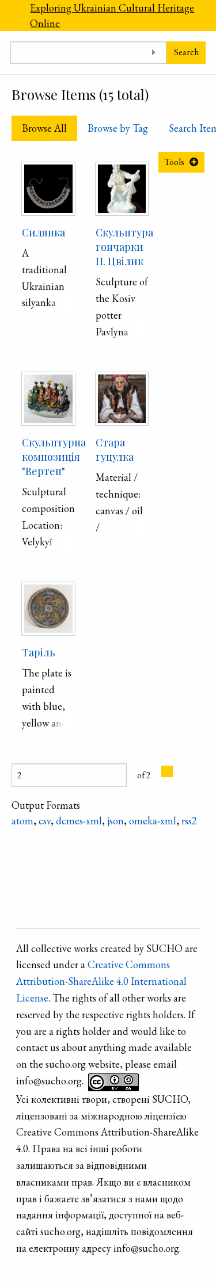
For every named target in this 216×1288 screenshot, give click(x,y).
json (115, 820)
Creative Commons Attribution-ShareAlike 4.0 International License (101, 981)
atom (22, 820)
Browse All (44, 128)
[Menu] (10, 15)
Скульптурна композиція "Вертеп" (54, 456)
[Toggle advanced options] (153, 52)
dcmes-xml (79, 820)
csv (45, 820)
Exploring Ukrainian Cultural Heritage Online (112, 15)
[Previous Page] (167, 771)
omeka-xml (152, 820)
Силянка (43, 232)
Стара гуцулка (115, 449)
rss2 (189, 820)
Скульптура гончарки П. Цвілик (124, 247)
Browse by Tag (118, 128)
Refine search (102, 850)
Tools (174, 162)
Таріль (38, 652)
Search (186, 52)
